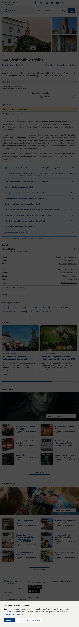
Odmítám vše (23, 620)
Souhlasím (9, 620)
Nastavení (36, 620)
